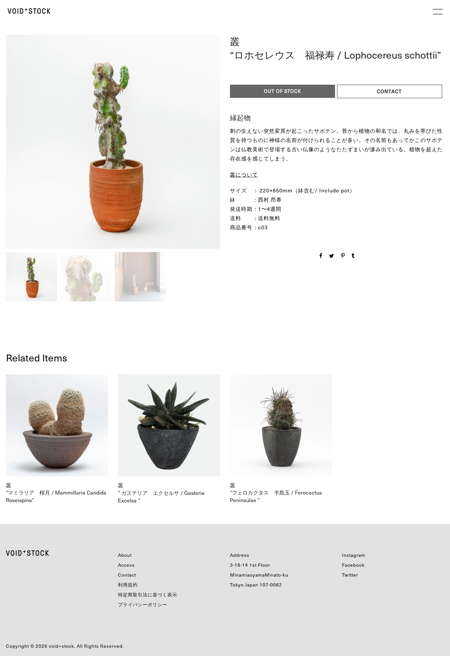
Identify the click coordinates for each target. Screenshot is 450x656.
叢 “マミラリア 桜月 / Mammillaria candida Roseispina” (56, 492)
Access (126, 564)
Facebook (353, 564)
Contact (127, 574)
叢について (244, 174)
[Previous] (59, 140)
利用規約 (128, 584)
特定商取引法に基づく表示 (147, 594)
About (125, 555)
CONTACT (389, 91)
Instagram (353, 555)
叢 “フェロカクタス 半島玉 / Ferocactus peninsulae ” (276, 492)
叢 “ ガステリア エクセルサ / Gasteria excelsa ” (161, 492)
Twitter (350, 574)
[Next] (165, 138)
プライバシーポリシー (142, 604)
